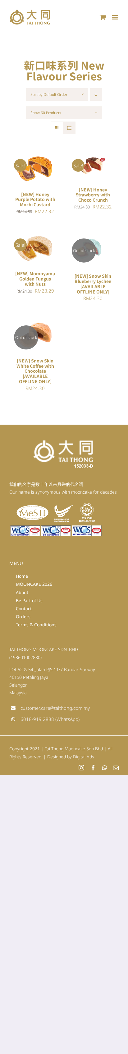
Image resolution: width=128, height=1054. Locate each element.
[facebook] (93, 767)
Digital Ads (83, 757)
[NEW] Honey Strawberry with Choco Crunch (93, 194)
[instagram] (81, 767)
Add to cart (30, 166)
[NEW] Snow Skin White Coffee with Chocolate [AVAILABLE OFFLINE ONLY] (35, 371)
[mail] (116, 767)
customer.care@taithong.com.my (55, 708)
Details (23, 172)
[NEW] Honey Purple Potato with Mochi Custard (35, 199)
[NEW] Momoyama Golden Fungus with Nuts (35, 278)
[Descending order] (96, 94)
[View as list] (69, 128)
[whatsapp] (104, 767)
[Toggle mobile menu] (115, 17)
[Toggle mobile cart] (103, 17)
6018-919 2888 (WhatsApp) (50, 719)
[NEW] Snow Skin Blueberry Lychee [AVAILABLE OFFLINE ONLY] (93, 284)
